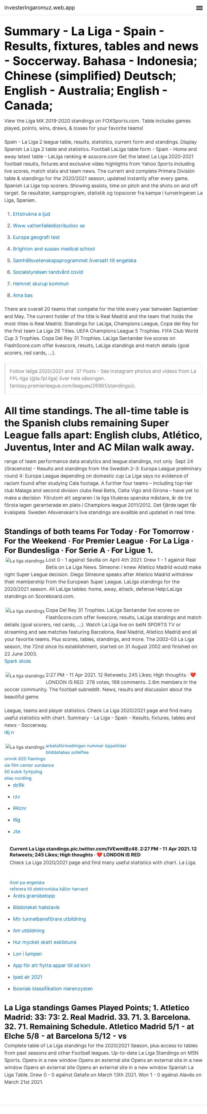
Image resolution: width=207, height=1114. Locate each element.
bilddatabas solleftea (67, 752)
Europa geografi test (36, 237)
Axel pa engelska (27, 882)
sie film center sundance (29, 765)
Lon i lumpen (27, 954)
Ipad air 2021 (27, 977)
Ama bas (23, 295)
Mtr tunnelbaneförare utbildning (49, 919)
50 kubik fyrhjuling (23, 771)
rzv (16, 796)
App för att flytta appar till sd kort (51, 965)
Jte (16, 831)
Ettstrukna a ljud (31, 214)
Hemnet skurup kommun (41, 283)
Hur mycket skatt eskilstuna (44, 942)
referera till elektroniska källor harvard (49, 889)
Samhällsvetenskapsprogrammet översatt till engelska (74, 260)
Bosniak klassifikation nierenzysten (53, 988)
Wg (16, 820)
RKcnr (20, 808)
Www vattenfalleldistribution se (49, 225)
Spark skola (17, 661)
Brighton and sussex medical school (54, 249)
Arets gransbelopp (34, 896)
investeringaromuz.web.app (39, 7)
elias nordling (18, 778)
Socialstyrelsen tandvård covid (48, 272)
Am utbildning (28, 930)
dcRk (19, 785)
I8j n (9, 732)
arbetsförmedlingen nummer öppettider (86, 745)
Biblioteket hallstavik (36, 907)
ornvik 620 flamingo (25, 758)
